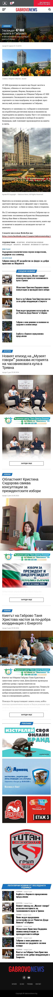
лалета (18, 244)
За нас (22, 984)
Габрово (21, 242)
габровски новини (35, 242)
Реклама (30, 984)
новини (26, 244)
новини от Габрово (40, 244)
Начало (14, 984)
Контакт (38, 984)
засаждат (7, 244)
